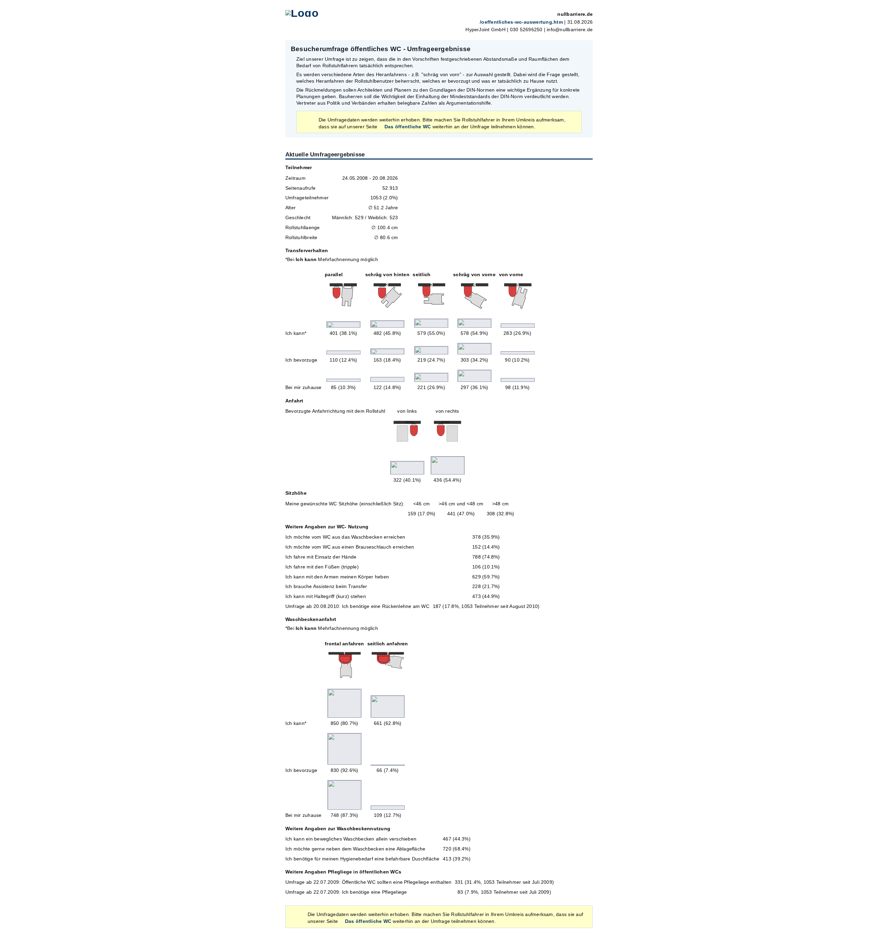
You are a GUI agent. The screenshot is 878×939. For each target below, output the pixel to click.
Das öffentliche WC (407, 126)
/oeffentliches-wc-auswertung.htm (521, 22)
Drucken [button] (583, 48)
